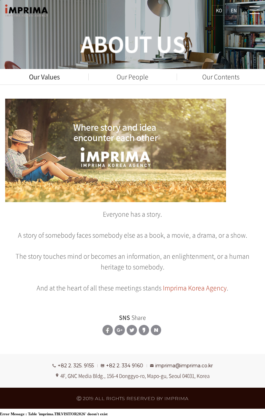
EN (234, 10)
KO (219, 10)
